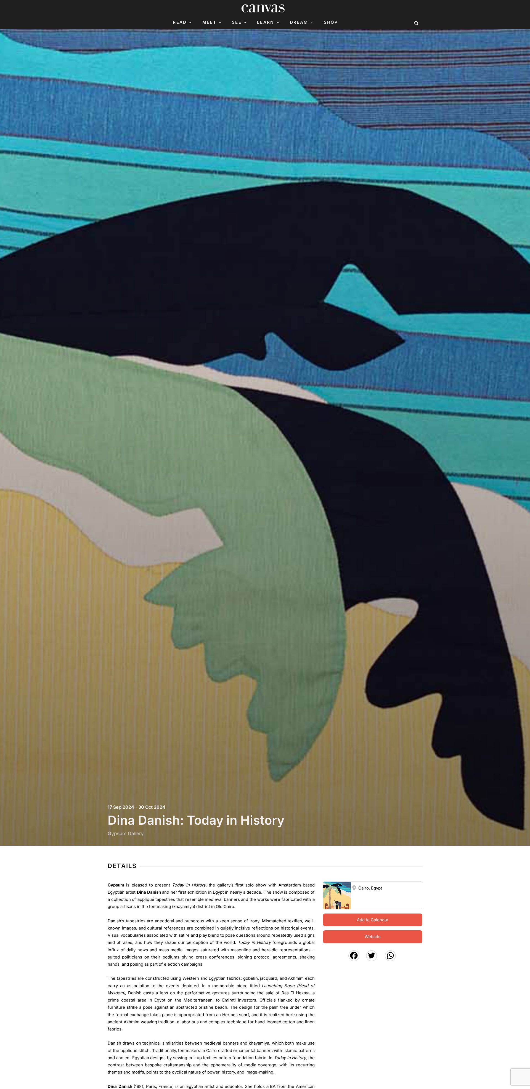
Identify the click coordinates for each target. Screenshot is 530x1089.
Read (180, 22)
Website (373, 936)
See (237, 22)
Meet (209, 22)
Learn (265, 22)
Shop (331, 22)
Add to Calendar (372, 919)
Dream (299, 22)
